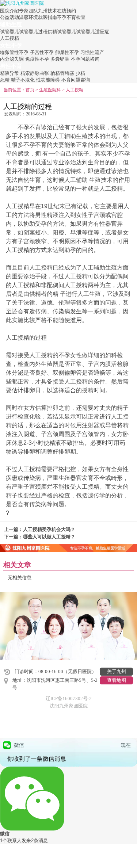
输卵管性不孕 (14, 52)
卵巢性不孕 (67, 52)
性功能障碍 (48, 80)
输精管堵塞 (62, 73)
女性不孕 (11, 45)
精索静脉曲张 (34, 73)
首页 (30, 90)
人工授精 (9, 38)
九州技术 (47, 11)
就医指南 (47, 17)
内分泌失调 (12, 59)
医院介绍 (9, 11)
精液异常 (9, 73)
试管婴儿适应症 (92, 31)
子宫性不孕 (42, 52)
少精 (80, 73)
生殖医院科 (50, 90)
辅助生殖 (11, 24)
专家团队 (28, 11)
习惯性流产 (92, 52)
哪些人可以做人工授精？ (49, 536)
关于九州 (116, 671)
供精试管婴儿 (61, 31)
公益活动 (9, 17)
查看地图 (116, 680)
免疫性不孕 (37, 59)
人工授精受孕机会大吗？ (49, 529)
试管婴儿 (9, 31)
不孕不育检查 (71, 17)
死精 (4, 80)
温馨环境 (28, 17)
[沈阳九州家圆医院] (22, 2)
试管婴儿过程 (33, 31)
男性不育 (11, 66)
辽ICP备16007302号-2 (69, 698)
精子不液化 (23, 80)
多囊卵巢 (59, 59)
